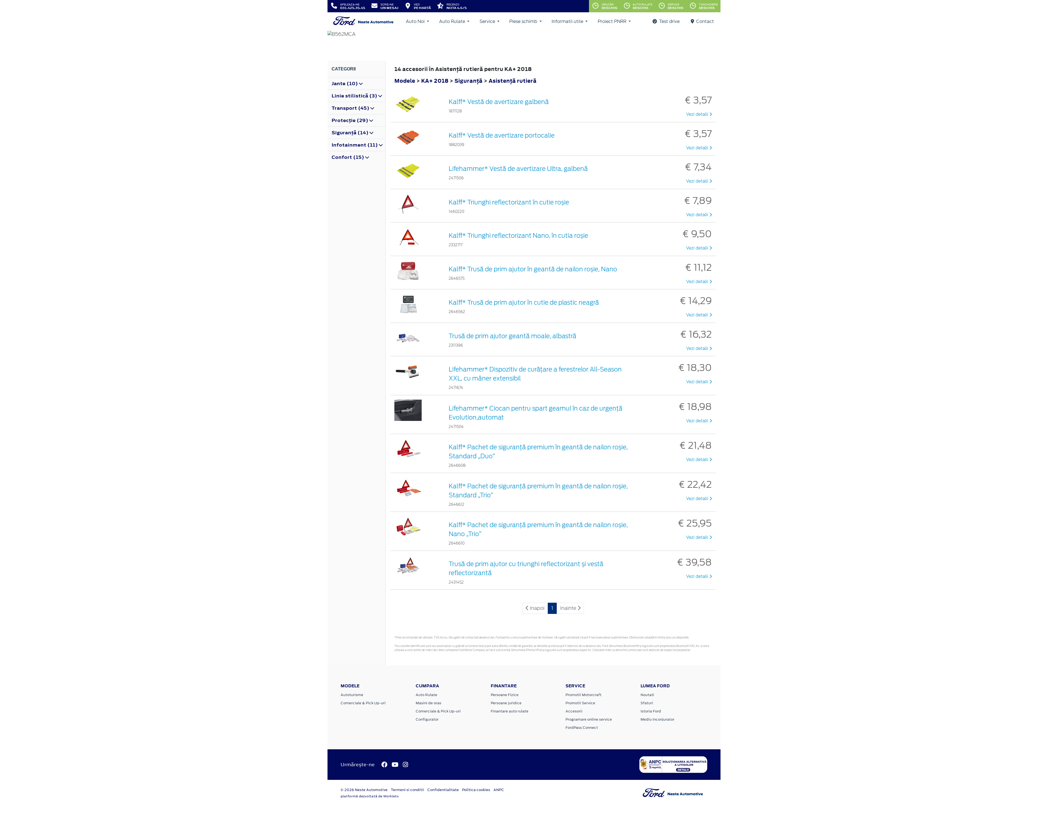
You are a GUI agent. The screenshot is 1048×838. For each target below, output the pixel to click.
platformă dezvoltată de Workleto (370, 796)
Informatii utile (568, 21)
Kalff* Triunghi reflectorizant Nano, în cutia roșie (518, 235)
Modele (404, 80)
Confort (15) (348, 157)
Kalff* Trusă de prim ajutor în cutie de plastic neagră (524, 302)
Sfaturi (647, 703)
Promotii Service (580, 703)
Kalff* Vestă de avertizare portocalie (502, 135)
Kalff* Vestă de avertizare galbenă (499, 101)
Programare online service (588, 719)
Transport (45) (351, 108)
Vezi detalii (697, 114)
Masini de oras (428, 703)
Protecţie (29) (350, 120)
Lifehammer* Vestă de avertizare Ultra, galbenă (518, 168)
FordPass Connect (581, 727)
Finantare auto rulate (509, 711)
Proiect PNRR (612, 21)
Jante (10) (345, 83)
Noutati (647, 694)
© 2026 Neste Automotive (364, 789)
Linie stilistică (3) (355, 96)
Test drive (669, 21)
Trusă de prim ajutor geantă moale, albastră (512, 336)
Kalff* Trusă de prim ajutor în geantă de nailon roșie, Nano (533, 269)
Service (488, 21)
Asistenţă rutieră (513, 80)
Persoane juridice (506, 703)
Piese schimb (523, 21)
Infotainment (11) (355, 145)
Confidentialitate (443, 789)
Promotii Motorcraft (583, 694)
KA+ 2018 (434, 80)
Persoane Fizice (505, 694)
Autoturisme (352, 694)
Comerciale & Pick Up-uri (363, 703)
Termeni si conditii (407, 789)
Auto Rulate (452, 21)
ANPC (498, 789)
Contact (704, 21)
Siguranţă (469, 80)
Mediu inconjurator (657, 719)
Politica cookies (476, 789)
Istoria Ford (651, 711)
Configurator (427, 719)
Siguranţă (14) (351, 132)
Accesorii (573, 711)
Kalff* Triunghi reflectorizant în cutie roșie (509, 202)
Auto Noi (416, 21)
